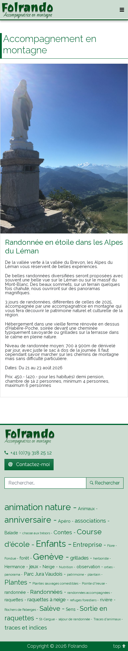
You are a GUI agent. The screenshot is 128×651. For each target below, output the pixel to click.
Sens (71, 609)
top (117, 646)
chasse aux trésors (36, 533)
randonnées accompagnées (88, 592)
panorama (12, 574)
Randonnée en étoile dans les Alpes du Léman (64, 246)
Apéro (64, 521)
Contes (63, 532)
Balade (11, 532)
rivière (106, 599)
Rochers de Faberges (20, 609)
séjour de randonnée (74, 619)
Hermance (14, 566)
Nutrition (66, 567)
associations (90, 520)
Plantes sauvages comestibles (55, 583)
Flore (111, 545)
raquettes (13, 599)
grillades (79, 558)
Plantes (15, 582)
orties (108, 567)
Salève (50, 608)
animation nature (37, 507)
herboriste (101, 558)
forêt (24, 558)
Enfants (51, 543)
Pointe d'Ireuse (93, 583)
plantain (94, 574)
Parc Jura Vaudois (43, 574)
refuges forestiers (83, 600)
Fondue (10, 558)
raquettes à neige (46, 599)
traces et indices (25, 627)
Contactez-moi (32, 464)
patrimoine (75, 574)
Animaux (86, 508)
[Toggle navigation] (122, 9)
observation (88, 566)
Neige (49, 566)
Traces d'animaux (107, 619)
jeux (33, 566)
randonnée (15, 592)
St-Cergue (47, 619)
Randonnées (46, 591)
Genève (48, 557)
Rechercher (107, 483)
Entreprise (87, 544)
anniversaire (27, 519)
